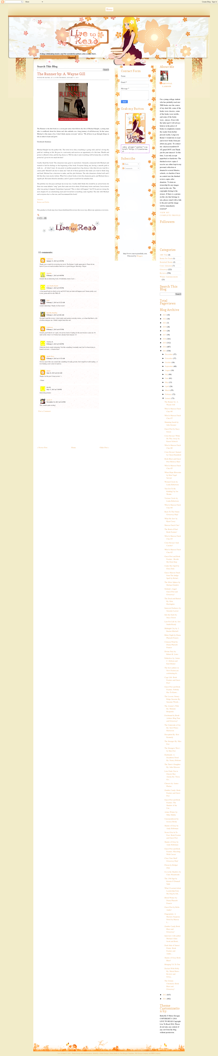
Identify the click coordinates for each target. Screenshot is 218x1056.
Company (155, 1053)
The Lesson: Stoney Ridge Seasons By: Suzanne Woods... (173, 699)
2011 (165, 998)
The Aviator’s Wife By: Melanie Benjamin (172, 709)
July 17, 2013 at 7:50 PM (54, 389)
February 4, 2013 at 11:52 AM (56, 358)
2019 (165, 327)
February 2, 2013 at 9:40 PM (55, 344)
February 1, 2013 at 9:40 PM (55, 275)
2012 (165, 994)
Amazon (40, 199)
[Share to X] (43, 218)
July (167, 374)
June (167, 378)
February (168, 394)
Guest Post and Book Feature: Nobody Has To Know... (172, 689)
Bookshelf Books (166, 262)
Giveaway (163, 269)
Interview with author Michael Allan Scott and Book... (173, 938)
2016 (165, 339)
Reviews (163, 273)
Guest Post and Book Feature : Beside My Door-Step (172, 559)
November (169, 358)
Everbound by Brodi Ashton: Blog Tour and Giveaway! (172, 718)
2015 (165, 342)
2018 (165, 330)
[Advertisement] (56, 428)
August (168, 370)
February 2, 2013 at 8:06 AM (55, 315)
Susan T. (49, 400)
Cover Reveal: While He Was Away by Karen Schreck (172, 438)
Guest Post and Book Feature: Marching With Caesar (172, 851)
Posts (126, 164)
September (169, 366)
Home (109, 9)
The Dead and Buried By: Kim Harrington (173, 601)
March (167, 390)
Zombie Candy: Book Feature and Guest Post (172, 793)
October (168, 362)
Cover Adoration (166, 266)
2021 (165, 323)
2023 (165, 315)
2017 (165, 335)
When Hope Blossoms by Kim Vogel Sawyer (173, 475)
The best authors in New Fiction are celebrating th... (172, 670)
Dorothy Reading (52, 313)
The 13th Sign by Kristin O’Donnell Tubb (172, 881)
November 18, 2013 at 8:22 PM (56, 402)
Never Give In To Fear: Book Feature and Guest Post (173, 835)
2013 (165, 351)
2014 (165, 346)
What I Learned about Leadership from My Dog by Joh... (173, 891)
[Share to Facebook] (45, 218)
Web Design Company (141, 1053)
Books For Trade (166, 258)
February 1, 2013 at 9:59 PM (55, 288)
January (168, 398)
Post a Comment (44, 411)
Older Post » (104, 447)
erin (48, 300)
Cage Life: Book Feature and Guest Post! (172, 680)
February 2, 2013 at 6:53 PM (55, 329)
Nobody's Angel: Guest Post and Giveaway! (171, 592)
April (167, 386)
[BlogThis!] (40, 218)
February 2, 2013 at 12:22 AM (56, 302)
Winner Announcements (169, 276)
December (169, 354)
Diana (48, 371)
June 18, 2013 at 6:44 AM (54, 373)
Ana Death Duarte (52, 286)
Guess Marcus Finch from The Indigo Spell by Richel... (172, 575)
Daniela (49, 273)
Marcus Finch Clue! (172, 525)
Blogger (139, 256)
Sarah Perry (50, 356)
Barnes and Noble (43, 202)
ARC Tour (164, 255)
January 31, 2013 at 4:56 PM (55, 261)
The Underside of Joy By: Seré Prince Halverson (173, 728)
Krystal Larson (167, 85)
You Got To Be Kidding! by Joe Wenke (171, 491)
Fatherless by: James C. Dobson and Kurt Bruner (172, 661)
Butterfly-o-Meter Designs (101, 1053)
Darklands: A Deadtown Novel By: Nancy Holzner (173, 757)
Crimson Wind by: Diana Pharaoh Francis (171, 645)
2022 (165, 318)
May (167, 382)
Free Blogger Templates (127, 1053)
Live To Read (75, 48)
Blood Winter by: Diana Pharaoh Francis (171, 900)
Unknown (50, 259)
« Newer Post (42, 447)
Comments (128, 168)
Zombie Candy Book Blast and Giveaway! (172, 929)
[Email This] (38, 218)
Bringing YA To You (172, 964)
